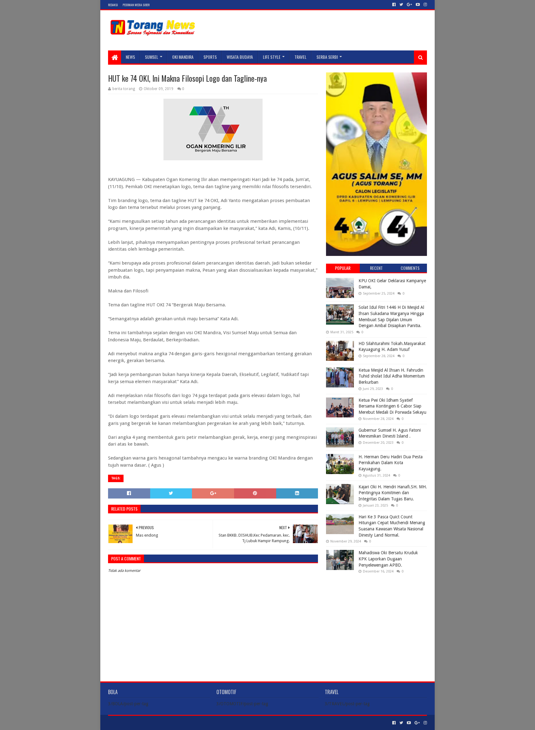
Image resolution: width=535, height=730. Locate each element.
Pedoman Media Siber (136, 4)
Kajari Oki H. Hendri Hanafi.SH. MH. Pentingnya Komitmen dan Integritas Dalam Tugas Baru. (393, 492)
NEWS (130, 57)
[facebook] (394, 4)
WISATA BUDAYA (240, 57)
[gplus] (409, 4)
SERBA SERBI (327, 57)
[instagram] (424, 4)
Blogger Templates (178, 722)
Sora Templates (142, 722)
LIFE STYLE (272, 57)
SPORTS (210, 57)
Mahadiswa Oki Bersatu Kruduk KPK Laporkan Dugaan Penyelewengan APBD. (388, 558)
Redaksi (113, 4)
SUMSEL (151, 57)
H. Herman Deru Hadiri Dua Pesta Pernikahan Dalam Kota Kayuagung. (391, 462)
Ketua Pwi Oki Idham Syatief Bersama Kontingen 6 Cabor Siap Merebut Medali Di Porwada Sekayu (392, 406)
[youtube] (418, 4)
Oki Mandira (183, 57)
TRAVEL (300, 57)
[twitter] (401, 4)
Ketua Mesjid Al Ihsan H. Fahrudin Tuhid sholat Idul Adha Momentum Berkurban (392, 376)
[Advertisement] (376, 618)
